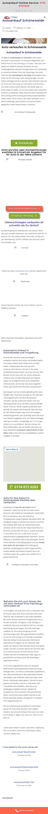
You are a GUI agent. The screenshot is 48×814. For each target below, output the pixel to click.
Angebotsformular (22, 271)
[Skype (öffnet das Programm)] (27, 11)
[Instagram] (22, 11)
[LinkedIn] (24, 11)
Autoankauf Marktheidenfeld (24, 767)
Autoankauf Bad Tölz (24, 782)
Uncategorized (11, 31)
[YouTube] (30, 11)
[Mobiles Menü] (45, 17)
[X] (17, 11)
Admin (8, 28)
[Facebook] (19, 11)
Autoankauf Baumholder (24, 752)
